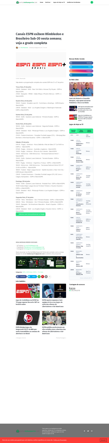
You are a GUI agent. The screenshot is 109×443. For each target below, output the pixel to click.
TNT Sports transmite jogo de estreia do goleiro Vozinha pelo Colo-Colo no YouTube (85, 109)
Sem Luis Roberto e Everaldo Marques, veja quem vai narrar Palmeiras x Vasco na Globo (80, 101)
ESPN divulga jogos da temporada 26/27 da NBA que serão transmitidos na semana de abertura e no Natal (27, 330)
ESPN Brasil (29, 272)
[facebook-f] (84, 431)
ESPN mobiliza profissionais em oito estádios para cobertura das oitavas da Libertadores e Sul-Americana (54, 330)
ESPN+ (35, 272)
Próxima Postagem (60, 338)
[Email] (46, 276)
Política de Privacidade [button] (60, 440)
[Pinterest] (42, 276)
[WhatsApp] (39, 276)
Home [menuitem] (41, 2)
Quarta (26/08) (89, 131)
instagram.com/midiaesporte (34, 249)
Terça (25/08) (81, 131)
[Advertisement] (41, 19)
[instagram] (91, 431)
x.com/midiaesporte (31, 245)
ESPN (24, 272)
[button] (91, 2)
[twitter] (88, 431)
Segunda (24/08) (73, 131)
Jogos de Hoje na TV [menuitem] (59, 2)
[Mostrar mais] (49, 276)
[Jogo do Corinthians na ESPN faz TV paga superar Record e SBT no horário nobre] (28, 291)
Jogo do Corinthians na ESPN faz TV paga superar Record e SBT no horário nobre (27, 302)
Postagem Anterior (21, 338)
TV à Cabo (40, 272)
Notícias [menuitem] (47, 2)
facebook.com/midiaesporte (34, 247)
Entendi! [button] (103, 440)
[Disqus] (41, 359)
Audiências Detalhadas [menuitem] (73, 2)
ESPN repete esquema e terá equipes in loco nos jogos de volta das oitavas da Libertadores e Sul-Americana (52, 303)
